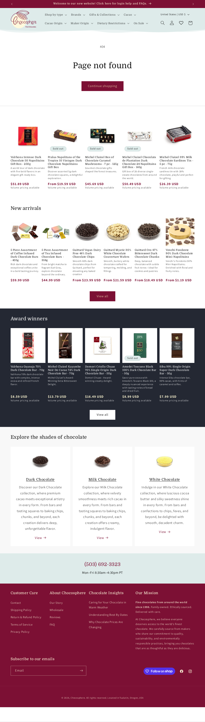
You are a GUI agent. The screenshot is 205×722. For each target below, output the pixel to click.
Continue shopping (102, 86)
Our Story (56, 603)
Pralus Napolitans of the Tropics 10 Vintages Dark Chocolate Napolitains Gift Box (65, 162)
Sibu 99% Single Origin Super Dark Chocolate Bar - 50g (175, 370)
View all (102, 296)
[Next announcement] (193, 4)
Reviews (55, 617)
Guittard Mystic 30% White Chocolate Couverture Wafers (117, 253)
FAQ (52, 624)
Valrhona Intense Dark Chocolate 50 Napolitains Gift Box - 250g (28, 160)
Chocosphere (78, 697)
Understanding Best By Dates (108, 615)
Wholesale (56, 610)
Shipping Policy (21, 610)
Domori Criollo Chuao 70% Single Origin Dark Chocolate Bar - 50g (101, 370)
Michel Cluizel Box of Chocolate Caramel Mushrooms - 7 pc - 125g (101, 160)
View (38, 538)
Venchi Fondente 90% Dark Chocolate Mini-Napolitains (179, 253)
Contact (16, 603)
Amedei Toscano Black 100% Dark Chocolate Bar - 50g (139, 370)
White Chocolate (164, 480)
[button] (55, 15)
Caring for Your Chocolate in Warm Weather (107, 604)
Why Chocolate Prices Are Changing (106, 624)
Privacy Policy (20, 632)
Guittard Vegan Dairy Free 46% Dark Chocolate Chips (87, 253)
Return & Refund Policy (26, 617)
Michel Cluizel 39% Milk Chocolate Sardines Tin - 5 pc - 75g (176, 160)
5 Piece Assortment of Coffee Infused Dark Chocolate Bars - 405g (24, 255)
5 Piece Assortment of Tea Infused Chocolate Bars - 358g (55, 255)
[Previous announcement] (11, 4)
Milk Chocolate (102, 480)
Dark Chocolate (40, 480)
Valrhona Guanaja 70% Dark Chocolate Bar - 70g (27, 368)
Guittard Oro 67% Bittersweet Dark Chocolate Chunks (147, 253)
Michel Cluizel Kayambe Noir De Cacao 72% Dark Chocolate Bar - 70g (64, 370)
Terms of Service (22, 624)
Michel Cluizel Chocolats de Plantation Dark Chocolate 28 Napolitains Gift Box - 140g (139, 162)
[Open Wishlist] (181, 23)
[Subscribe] (81, 671)
